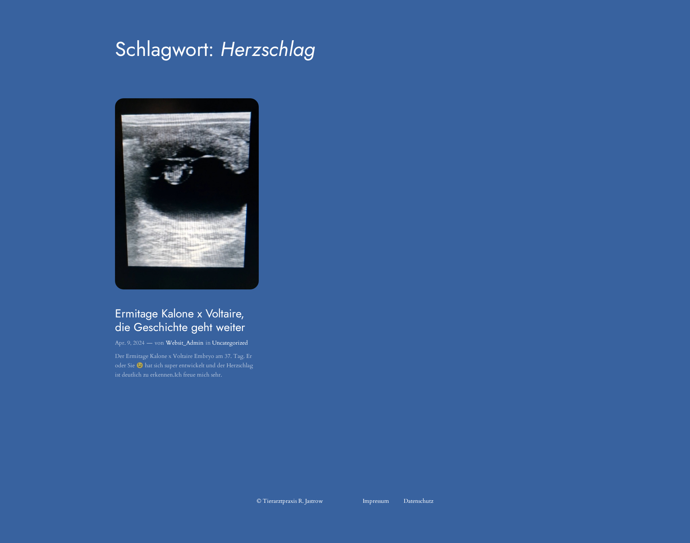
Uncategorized (230, 343)
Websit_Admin (184, 343)
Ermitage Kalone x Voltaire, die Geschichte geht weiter (180, 320)
